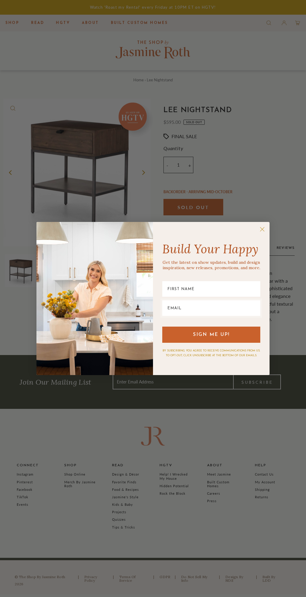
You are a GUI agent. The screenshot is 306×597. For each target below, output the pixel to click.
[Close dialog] (262, 229)
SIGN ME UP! (211, 334)
